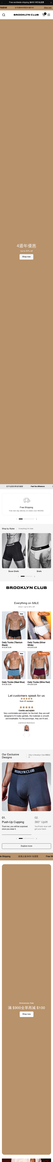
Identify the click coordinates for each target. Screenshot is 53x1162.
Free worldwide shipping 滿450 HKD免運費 (26, 2)
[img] (26, 698)
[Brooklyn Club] (26, 15)
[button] (3, 14)
